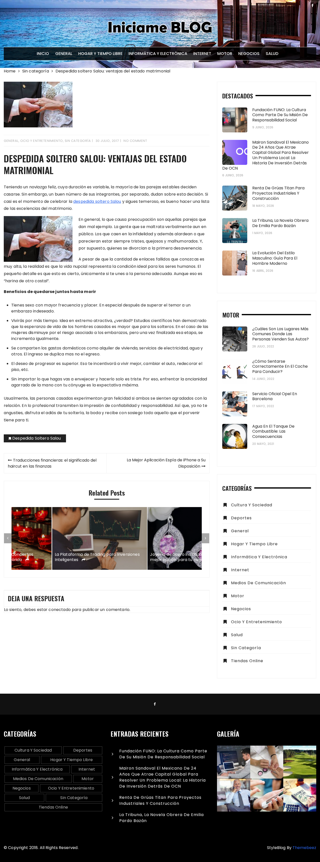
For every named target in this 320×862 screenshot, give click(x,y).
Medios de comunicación (258, 583)
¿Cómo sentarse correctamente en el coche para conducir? (280, 366)
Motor (224, 53)
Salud (272, 53)
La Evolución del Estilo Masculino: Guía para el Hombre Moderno (274, 258)
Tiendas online (247, 661)
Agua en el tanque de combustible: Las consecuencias (273, 431)
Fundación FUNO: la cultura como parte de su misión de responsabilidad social (280, 115)
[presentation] (8, 538)
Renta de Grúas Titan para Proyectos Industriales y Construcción (278, 193)
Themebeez (304, 848)
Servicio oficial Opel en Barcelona (274, 396)
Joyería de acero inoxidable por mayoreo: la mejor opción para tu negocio (154, 557)
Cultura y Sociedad (251, 505)
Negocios (249, 53)
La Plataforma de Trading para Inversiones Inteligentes (56, 557)
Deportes (241, 518)
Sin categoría (78, 140)
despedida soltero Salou (97, 201)
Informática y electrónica (157, 53)
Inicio (43, 53)
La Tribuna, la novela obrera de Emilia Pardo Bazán (280, 223)
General (63, 53)
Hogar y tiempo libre (100, 53)
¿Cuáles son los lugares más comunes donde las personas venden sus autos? (280, 334)
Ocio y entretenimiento (41, 140)
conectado (59, 609)
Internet (202, 53)
